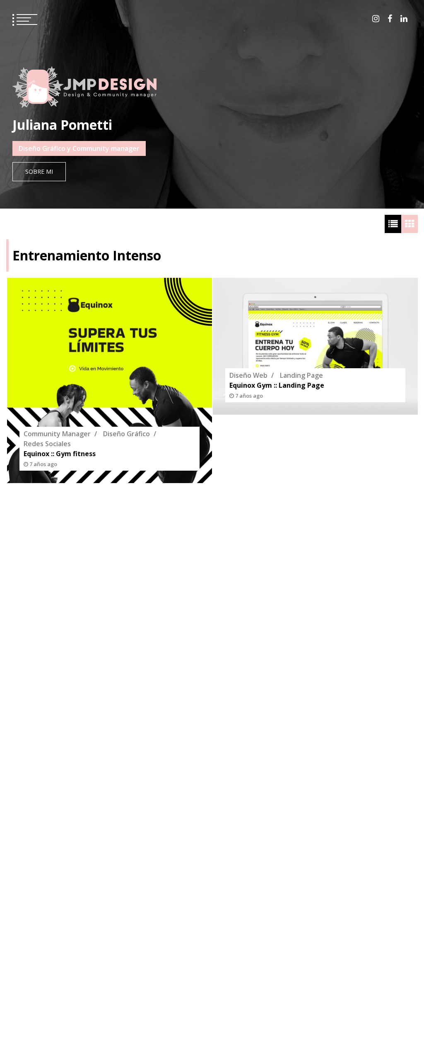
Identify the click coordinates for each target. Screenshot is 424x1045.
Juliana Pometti (62, 125)
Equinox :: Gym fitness (60, 453)
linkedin (404, 18)
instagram (375, 18)
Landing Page (301, 375)
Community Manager (57, 433)
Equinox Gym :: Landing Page (276, 385)
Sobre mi (39, 171)
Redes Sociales (47, 443)
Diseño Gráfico (126, 433)
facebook (389, 18)
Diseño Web (248, 375)
